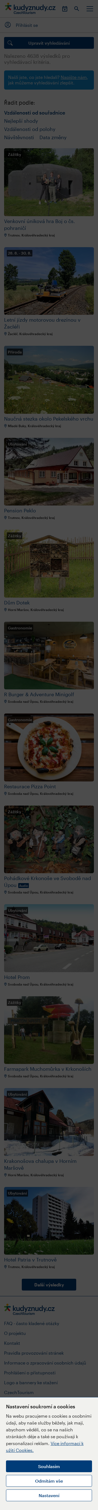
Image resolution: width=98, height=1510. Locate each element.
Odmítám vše (49, 1480)
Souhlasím (49, 1466)
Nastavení (49, 1495)
